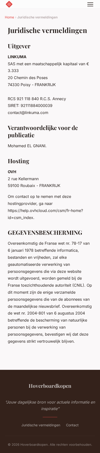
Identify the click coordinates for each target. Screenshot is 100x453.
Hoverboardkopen (50, 385)
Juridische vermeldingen (40, 425)
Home (9, 17)
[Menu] (90, 4)
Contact (72, 425)
